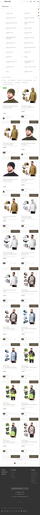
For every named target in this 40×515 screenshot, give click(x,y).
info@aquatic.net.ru (21, 494)
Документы (13, 477)
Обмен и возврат (34, 477)
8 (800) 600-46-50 (20, 492)
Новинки (4, 474)
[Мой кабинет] (27, 1)
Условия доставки (34, 473)
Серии (12, 473)
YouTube (21, 502)
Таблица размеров (34, 482)
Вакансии (13, 476)
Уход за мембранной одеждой (33, 480)
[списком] (36, 77)
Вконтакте (19, 502)
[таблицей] (38, 77)
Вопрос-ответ (33, 476)
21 (25, 463)
